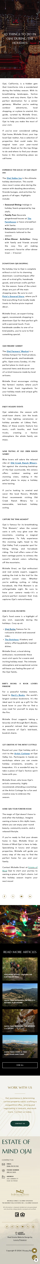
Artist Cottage (22, 754)
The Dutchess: (12, 640)
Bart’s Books (18, 695)
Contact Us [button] (20, 1123)
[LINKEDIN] (17, 1227)
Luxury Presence (20, 1240)
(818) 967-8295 (11, 1172)
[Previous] (4, 926)
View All (20, 1065)
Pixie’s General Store (13, 297)
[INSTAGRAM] (12, 1227)
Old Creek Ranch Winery (24, 463)
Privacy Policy (28, 1251)
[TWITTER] (28, 1227)
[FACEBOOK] (7, 1227)
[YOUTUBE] (23, 1227)
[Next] (36, 926)
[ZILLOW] (33, 1227)
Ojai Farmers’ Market (18, 351)
